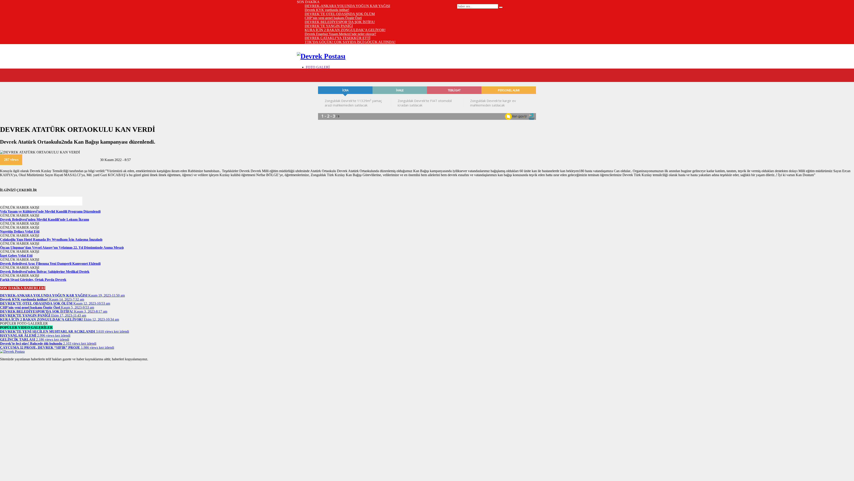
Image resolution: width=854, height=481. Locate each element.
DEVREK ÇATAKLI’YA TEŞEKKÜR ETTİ (337, 38)
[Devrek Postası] (321, 56)
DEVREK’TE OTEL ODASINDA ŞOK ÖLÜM (340, 14)
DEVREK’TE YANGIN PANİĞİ (329, 26)
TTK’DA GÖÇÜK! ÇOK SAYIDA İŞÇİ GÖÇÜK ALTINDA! (350, 42)
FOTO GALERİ (318, 67)
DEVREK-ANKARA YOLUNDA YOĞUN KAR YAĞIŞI (347, 6)
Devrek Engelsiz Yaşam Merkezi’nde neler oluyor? (340, 34)
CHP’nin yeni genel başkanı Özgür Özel (333, 18)
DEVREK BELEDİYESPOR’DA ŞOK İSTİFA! (340, 22)
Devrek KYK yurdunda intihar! (327, 10)
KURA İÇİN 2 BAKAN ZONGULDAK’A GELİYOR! (345, 30)
